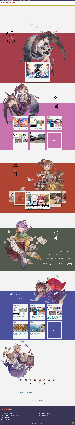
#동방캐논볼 (41, 254)
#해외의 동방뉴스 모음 (41, 259)
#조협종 (41, 251)
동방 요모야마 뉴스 (29, 0)
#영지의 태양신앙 (59, 258)
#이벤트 (68, 251)
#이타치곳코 (59, 263)
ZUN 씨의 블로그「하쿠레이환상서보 (17, 0)
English (30, 392)
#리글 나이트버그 (50, 254)
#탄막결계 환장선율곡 (50, 264)
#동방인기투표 (49, 258)
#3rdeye (50, 251)
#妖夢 (67, 254)
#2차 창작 (68, 258)
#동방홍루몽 (59, 251)
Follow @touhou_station (38, 400)
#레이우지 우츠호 (41, 263)
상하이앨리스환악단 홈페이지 (9, 0)
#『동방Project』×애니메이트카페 (68, 264)
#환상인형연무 (58, 254)
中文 (24, 392)
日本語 (21, 392)
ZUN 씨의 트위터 (24, 0)
